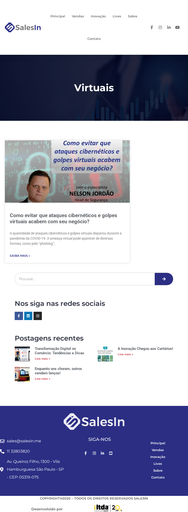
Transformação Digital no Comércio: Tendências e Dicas (59, 350)
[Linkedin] (28, 316)
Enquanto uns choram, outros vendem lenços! (58, 371)
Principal (57, 16)
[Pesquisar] (164, 279)
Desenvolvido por (47, 509)
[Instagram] (38, 316)
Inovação (98, 16)
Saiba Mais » (20, 255)
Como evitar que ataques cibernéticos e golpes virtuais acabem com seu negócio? (63, 218)
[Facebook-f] (19, 316)
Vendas (78, 16)
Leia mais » (42, 358)
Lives (117, 16)
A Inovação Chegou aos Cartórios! (145, 348)
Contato (94, 39)
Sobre (132, 16)
